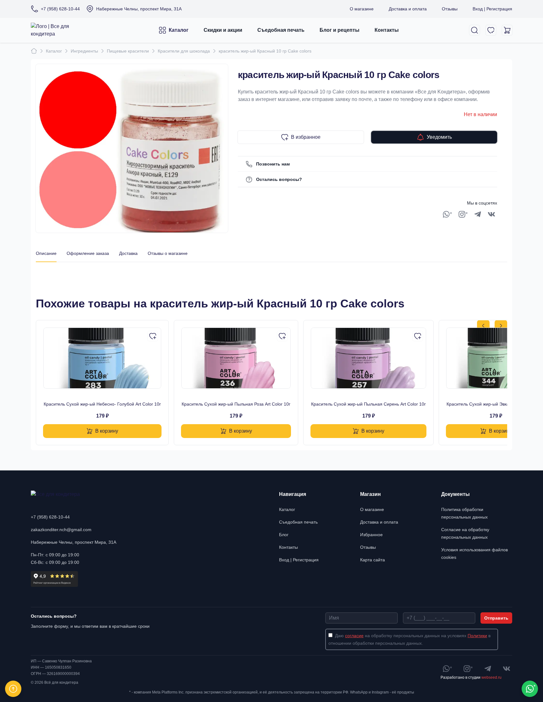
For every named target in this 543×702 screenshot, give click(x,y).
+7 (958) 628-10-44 (50, 516)
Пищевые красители (128, 50)
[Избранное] (491, 30)
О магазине (362, 8)
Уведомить (439, 137)
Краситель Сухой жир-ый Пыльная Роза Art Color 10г (236, 404)
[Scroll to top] (13, 689)
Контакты (387, 30)
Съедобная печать (280, 30)
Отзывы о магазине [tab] (168, 253)
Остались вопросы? (279, 179)
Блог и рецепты (339, 30)
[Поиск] (474, 30)
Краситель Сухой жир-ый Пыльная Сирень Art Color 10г (368, 404)
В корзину (106, 431)
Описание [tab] (46, 253)
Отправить (496, 618)
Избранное (371, 534)
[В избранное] (153, 336)
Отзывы (450, 8)
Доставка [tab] (128, 253)
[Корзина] (507, 30)
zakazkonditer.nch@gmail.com (61, 529)
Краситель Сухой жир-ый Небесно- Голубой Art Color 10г (102, 404)
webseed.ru (491, 677)
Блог (283, 534)
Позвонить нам (273, 163)
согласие (354, 635)
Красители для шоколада (184, 50)
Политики (477, 635)
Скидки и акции (223, 30)
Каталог (179, 30)
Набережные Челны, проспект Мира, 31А (73, 542)
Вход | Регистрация (492, 8)
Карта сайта (372, 559)
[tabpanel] (271, 268)
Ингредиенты (84, 50)
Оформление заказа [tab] (88, 253)
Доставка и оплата (408, 8)
